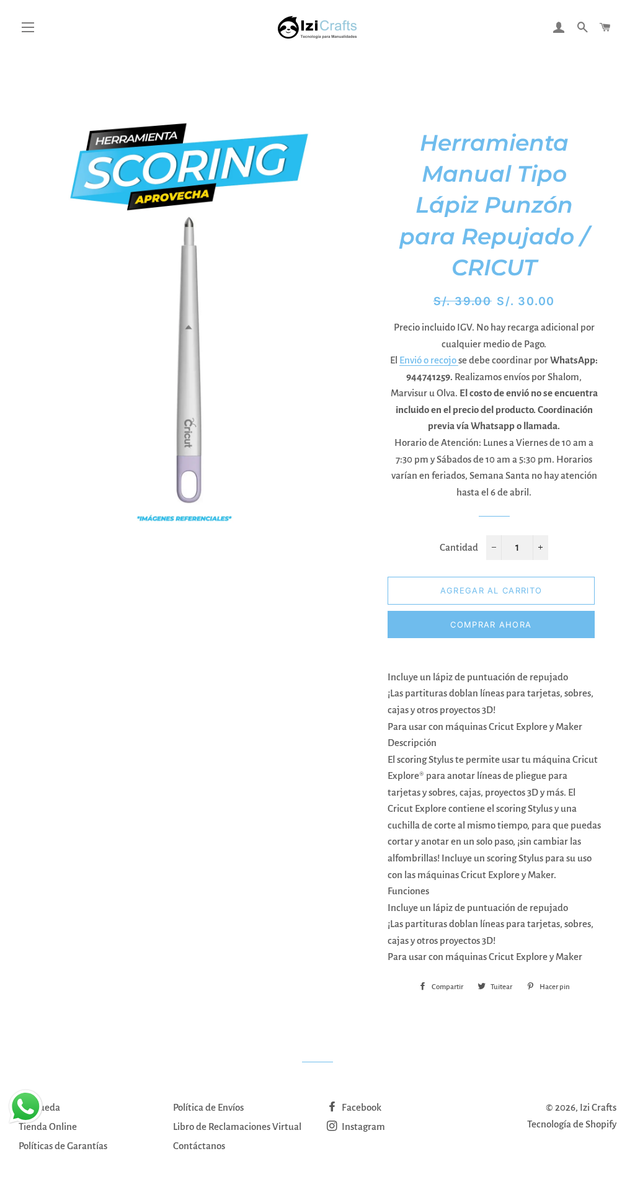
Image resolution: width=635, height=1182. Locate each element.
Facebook (360, 1107)
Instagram (362, 1126)
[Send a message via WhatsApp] (25, 1106)
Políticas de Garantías (63, 1145)
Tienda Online (48, 1126)
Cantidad (459, 547)
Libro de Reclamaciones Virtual (237, 1126)
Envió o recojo (428, 360)
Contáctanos (199, 1145)
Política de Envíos (208, 1107)
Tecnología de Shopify (571, 1124)
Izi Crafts (598, 1107)
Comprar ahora (490, 624)
